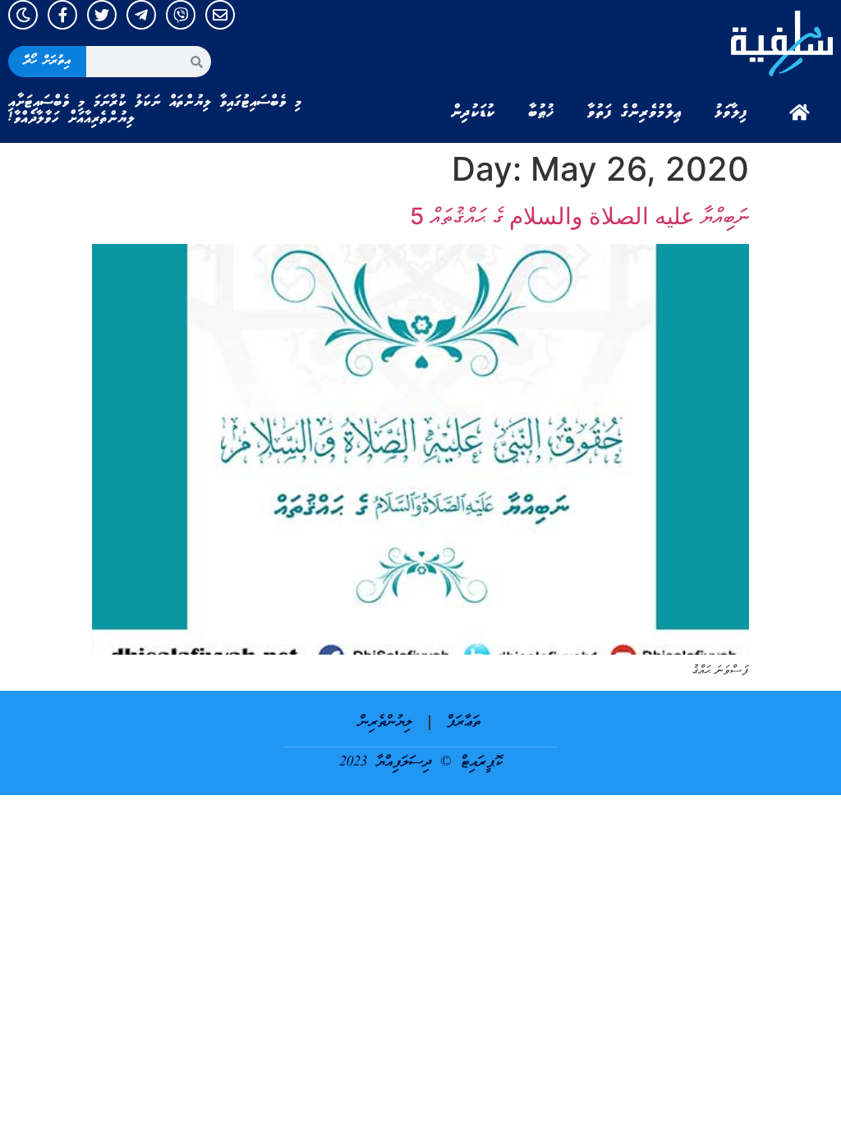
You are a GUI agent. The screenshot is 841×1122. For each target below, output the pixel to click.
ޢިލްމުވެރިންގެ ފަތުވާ (634, 112)
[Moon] (23, 15)
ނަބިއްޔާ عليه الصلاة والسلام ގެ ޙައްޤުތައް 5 (579, 216)
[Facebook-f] (62, 15)
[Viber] (180, 15)
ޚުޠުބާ (541, 112)
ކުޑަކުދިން (473, 112)
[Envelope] (220, 15)
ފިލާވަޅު (731, 112)
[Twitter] (102, 15)
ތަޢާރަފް (463, 722)
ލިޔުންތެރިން (385, 722)
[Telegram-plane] (141, 15)
